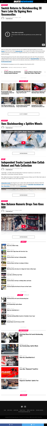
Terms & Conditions (30, 410)
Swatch (2, 51)
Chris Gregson (23, 186)
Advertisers (16, 410)
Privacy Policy (22, 410)
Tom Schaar (30, 184)
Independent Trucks (5, 182)
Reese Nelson (7, 186)
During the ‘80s (18, 51)
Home (5, 410)
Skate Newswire (9, 18)
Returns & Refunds (39, 410)
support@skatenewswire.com (24, 411)
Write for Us (9, 410)
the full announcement (6, 61)
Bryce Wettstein (37, 184)
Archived (11, 67)
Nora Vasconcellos (35, 58)
